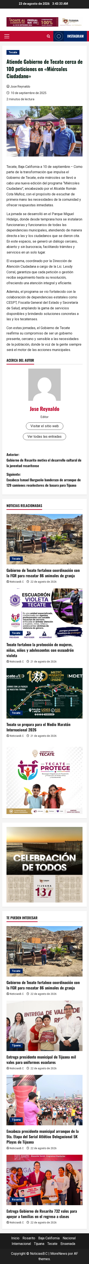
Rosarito (17, 1199)
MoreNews (58, 1254)
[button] (6, 36)
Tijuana (16, 1045)
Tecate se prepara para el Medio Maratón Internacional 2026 (38, 727)
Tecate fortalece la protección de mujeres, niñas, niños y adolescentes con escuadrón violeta (40, 650)
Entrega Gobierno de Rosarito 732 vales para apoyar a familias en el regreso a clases (41, 1213)
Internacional (21, 1244)
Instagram (75, 36)
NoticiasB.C (17, 581)
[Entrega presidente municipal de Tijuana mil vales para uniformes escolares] (44, 1026)
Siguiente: (43, 480)
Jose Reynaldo (20, 86)
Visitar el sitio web (44, 426)
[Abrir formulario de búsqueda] (48, 36)
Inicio (15, 1238)
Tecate (13, 52)
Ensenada (67, 1244)
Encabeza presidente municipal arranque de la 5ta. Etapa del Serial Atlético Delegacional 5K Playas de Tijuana (42, 1136)
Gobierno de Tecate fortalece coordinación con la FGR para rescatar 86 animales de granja (43, 572)
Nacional (69, 1238)
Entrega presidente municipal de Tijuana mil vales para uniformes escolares (41, 1059)
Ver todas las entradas (44, 436)
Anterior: (43, 460)
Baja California (49, 1238)
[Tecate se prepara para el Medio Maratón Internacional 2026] (44, 693)
